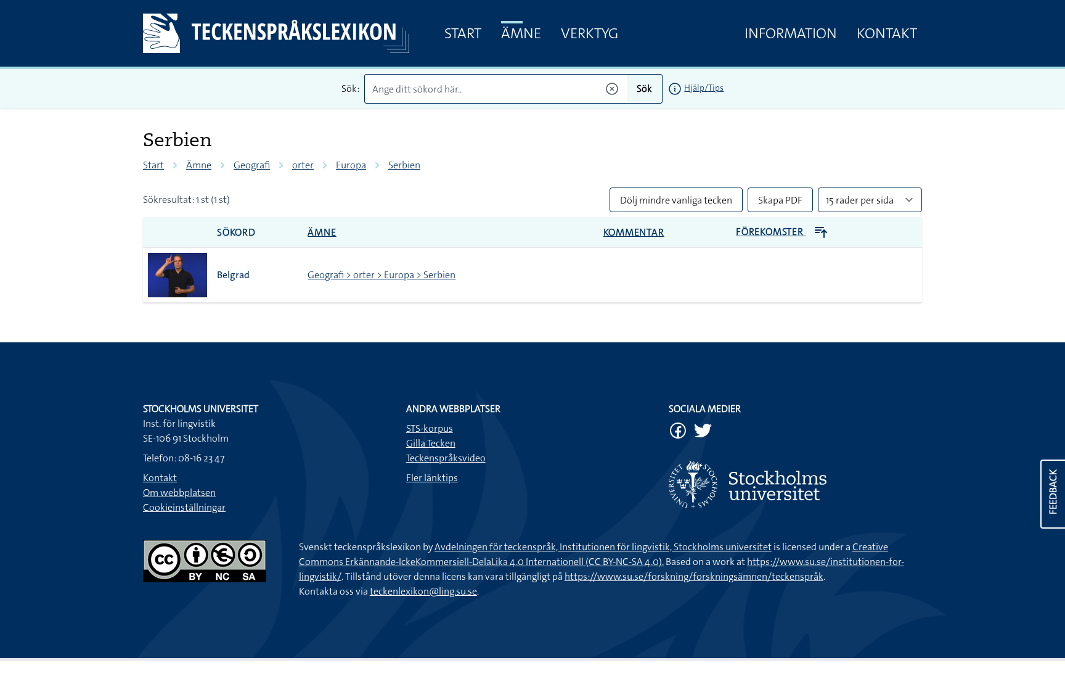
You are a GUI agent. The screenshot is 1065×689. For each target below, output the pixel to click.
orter (303, 165)
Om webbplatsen (179, 492)
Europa (351, 165)
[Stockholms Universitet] (795, 484)
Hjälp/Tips (704, 87)
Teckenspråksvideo (446, 458)
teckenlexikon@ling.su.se (423, 591)
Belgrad (233, 274)
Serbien (404, 165)
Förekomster (771, 231)
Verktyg (589, 33)
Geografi (252, 165)
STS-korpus (429, 428)
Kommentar (633, 232)
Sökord (236, 232)
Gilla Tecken (430, 443)
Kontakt (887, 33)
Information (791, 33)
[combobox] (495, 89)
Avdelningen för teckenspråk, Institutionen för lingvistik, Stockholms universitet (603, 546)
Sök (644, 88)
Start (462, 33)
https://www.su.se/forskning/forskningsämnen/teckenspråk (694, 576)
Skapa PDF (780, 200)
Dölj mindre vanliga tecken (676, 200)
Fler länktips (432, 477)
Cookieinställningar (184, 507)
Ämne (521, 33)
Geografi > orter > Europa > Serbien (381, 274)
